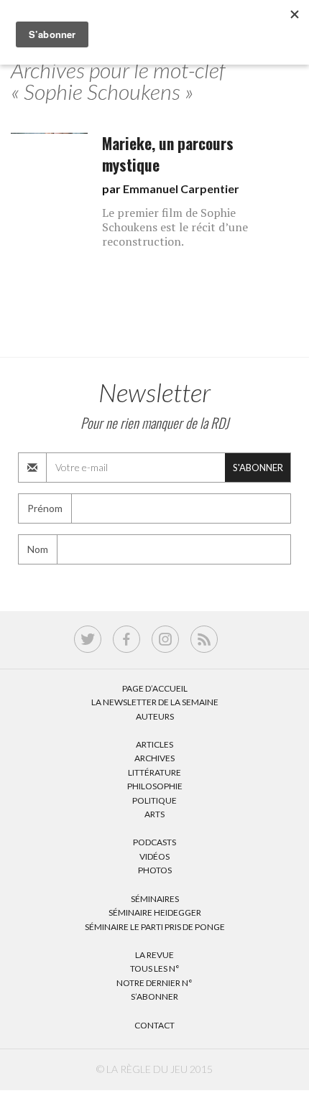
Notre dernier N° (154, 982)
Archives (154, 758)
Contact (154, 1025)
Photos (155, 870)
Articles (154, 744)
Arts (154, 814)
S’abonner (154, 996)
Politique (154, 800)
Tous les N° (155, 968)
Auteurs (155, 716)
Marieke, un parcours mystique (168, 154)
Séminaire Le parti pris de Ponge (155, 926)
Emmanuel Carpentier (181, 188)
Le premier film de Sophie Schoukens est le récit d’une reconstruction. (175, 227)
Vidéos (154, 856)
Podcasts (154, 842)
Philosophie (155, 786)
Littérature (154, 772)
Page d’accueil (155, 688)
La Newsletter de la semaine (154, 702)
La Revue (154, 954)
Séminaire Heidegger (155, 912)
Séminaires (155, 898)
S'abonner (258, 467)
